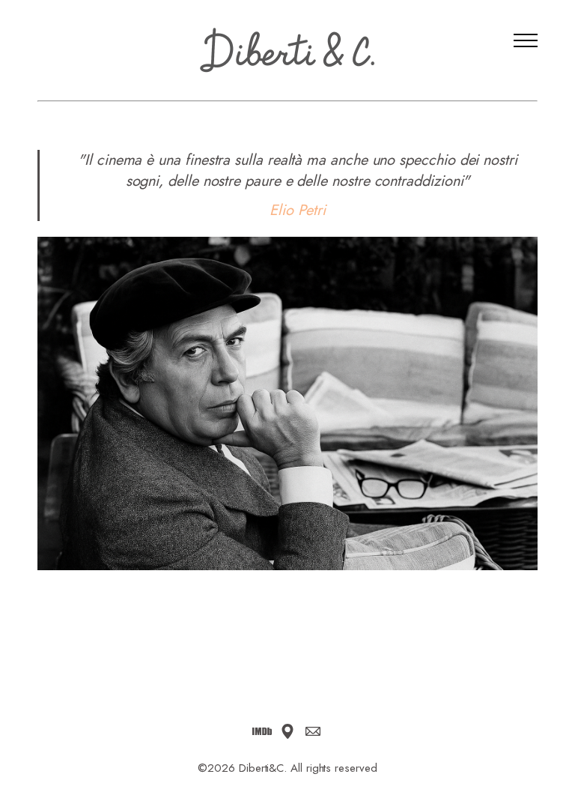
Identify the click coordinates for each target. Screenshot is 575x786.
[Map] (287, 731)
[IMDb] (262, 731)
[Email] (313, 731)
